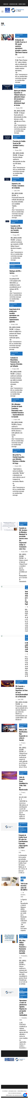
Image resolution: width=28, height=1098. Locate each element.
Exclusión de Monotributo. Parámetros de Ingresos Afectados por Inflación (16, 361)
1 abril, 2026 (20, 699)
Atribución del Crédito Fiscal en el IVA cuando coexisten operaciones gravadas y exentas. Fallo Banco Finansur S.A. (21, 47)
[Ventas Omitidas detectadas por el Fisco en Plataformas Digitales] (12, 591)
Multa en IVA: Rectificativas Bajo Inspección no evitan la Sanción (23, 734)
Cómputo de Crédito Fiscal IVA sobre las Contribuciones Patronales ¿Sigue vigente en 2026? (23, 841)
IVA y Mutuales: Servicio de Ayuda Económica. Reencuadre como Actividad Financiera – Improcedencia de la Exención (17, 410)
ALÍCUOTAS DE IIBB (13, 4)
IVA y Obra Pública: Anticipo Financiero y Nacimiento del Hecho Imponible (22, 946)
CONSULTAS (5, 4)
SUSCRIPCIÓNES (14, 1079)
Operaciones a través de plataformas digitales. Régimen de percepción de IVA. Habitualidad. (23, 1007)
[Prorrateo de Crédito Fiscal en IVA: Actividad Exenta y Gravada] (7, 137)
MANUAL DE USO (14, 1081)
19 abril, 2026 (24, 552)
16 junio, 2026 (19, 108)
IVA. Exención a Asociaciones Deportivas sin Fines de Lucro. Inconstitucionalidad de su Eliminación (22, 691)
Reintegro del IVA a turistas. (15, 272)
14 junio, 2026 (18, 150)
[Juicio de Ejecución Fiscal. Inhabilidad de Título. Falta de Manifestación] (9, 775)
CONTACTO (15, 1065)
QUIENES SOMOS (22, 4)
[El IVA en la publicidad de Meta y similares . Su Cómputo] (12, 640)
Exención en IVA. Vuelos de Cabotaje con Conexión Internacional (16, 229)
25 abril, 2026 (15, 369)
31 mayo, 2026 (15, 235)
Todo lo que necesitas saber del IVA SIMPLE (24, 886)
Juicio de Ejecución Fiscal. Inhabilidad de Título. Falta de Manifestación (23, 783)
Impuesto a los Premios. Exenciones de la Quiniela (18, 185)
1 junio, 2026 (16, 190)
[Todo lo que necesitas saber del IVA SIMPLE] (10, 881)
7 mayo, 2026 (14, 276)
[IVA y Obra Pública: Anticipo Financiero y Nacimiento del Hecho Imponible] (9, 938)
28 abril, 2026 (14, 324)
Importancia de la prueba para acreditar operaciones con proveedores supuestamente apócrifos (14, 315)
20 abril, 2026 (17, 466)
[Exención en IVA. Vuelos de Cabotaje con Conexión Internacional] (7, 221)
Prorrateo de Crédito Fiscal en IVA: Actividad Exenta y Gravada (19, 144)
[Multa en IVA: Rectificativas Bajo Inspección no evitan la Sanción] (9, 728)
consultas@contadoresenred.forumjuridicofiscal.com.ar (15, 1070)
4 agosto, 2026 (20, 57)
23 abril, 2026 (16, 419)
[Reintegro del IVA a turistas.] (7, 263)
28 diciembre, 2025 (23, 895)
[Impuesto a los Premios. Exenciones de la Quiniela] (7, 179)
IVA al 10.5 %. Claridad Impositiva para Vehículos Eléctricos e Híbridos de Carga (19, 459)
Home (2, 25)
